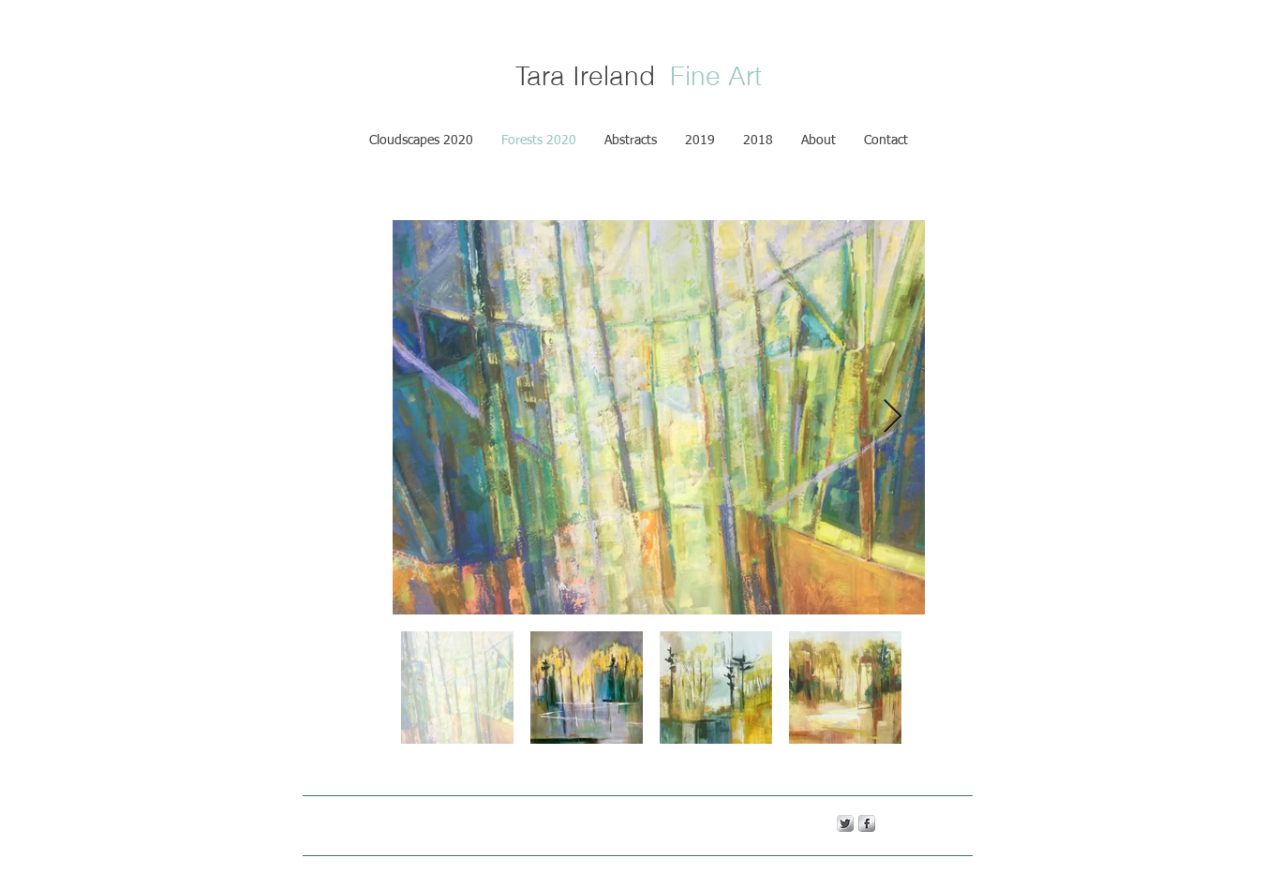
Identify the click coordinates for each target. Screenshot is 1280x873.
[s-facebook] (866, 823)
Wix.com (619, 822)
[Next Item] (892, 417)
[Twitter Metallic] (845, 823)
